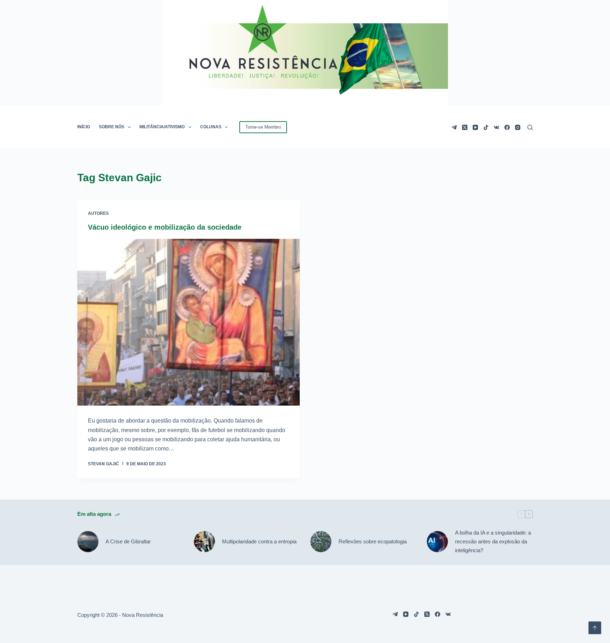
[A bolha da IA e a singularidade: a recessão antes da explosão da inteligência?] (437, 541)
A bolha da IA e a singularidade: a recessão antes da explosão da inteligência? (493, 541)
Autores (98, 213)
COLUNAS (210, 126)
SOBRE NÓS (111, 126)
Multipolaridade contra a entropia (259, 541)
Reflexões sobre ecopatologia (373, 541)
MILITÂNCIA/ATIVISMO (162, 126)
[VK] (496, 127)
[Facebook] (507, 127)
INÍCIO (83, 126)
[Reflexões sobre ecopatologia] (320, 541)
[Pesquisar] (530, 127)
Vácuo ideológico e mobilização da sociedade (164, 227)
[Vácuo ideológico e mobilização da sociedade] (188, 322)
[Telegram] (454, 127)
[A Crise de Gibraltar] (87, 541)
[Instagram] (517, 127)
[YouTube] (475, 127)
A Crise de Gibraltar (128, 541)
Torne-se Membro (263, 127)
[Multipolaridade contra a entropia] (204, 541)
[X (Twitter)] (464, 127)
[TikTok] (486, 127)
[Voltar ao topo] (594, 627)
